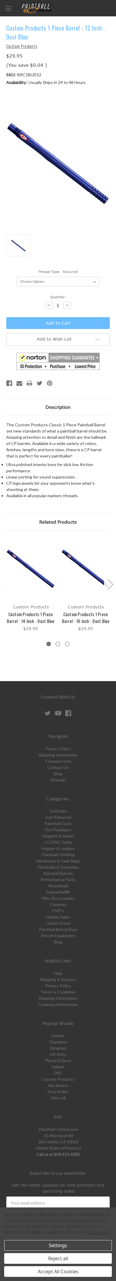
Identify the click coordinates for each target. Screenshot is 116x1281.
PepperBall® (58, 891)
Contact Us (58, 767)
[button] (58, 361)
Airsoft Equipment (58, 935)
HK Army (58, 1054)
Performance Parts (58, 879)
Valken (58, 1066)
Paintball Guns (58, 823)
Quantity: (58, 297)
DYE (58, 1072)
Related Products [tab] (58, 522)
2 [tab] (58, 644)
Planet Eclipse (58, 1060)
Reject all (58, 1258)
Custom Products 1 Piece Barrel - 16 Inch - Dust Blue (86, 617)
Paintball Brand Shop (58, 929)
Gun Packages (58, 829)
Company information (58, 1004)
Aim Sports (58, 1085)
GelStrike (58, 810)
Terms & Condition (58, 991)
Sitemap (58, 779)
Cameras (58, 904)
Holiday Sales (58, 916)
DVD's (58, 910)
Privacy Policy (58, 748)
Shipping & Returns (58, 979)
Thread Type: (58, 272)
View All (58, 1097)
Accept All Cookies (58, 1271)
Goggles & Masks (58, 835)
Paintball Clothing (58, 854)
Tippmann (58, 1041)
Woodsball (58, 885)
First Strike (58, 1091)
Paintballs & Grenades (58, 867)
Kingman (58, 1047)
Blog (58, 773)
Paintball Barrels (58, 873)
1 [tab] (48, 644)
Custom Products (58, 1079)
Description (58, 407)
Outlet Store (58, 923)
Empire (58, 1035)
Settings (58, 1245)
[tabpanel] (30, 585)
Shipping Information (58, 754)
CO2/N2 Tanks (58, 842)
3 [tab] (67, 644)
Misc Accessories (58, 898)
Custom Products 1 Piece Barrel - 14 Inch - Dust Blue (31, 617)
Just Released (58, 817)
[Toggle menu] (8, 8)
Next (110, 584)
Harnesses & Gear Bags (58, 860)
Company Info (58, 761)
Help (58, 973)
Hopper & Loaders (58, 848)
